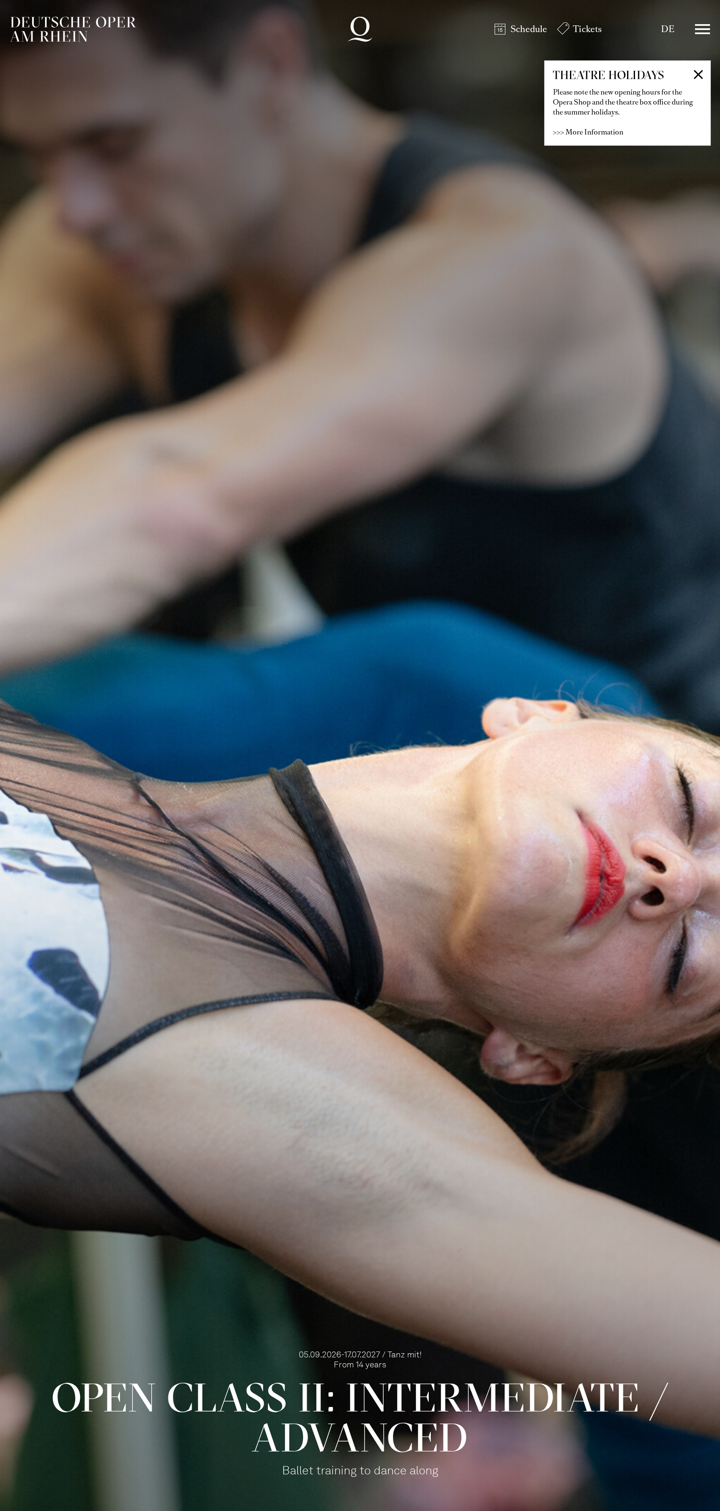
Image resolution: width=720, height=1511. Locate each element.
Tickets (587, 29)
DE (668, 29)
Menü (702, 29)
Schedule (528, 29)
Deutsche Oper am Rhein (73, 29)
